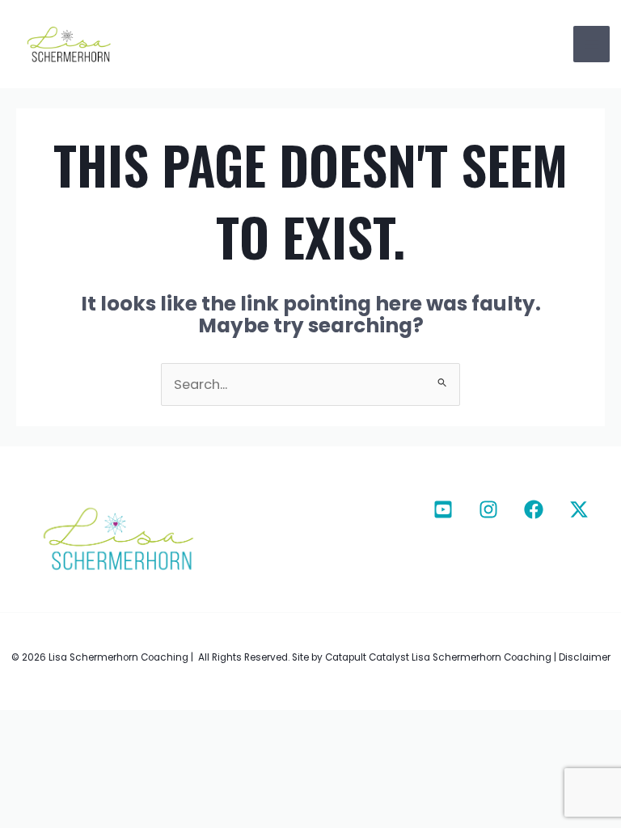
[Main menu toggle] (591, 44)
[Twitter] (579, 509)
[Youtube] (443, 509)
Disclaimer (584, 657)
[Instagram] (488, 509)
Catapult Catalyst (367, 657)
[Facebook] (533, 509)
